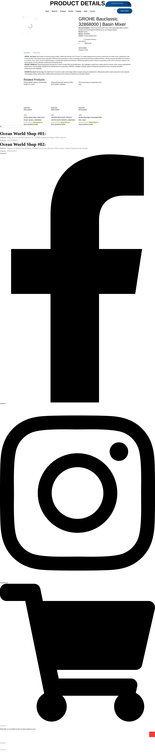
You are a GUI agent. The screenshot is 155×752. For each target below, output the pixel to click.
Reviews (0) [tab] (36, 52)
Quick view (27, 107)
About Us (55, 11)
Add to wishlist (83, 48)
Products (63, 11)
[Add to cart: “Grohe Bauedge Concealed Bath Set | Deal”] (79, 111)
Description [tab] (27, 52)
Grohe (86, 50)
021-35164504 (119, 3)
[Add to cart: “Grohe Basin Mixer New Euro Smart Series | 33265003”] (24, 111)
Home (47, 11)
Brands (71, 11)
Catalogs (78, 11)
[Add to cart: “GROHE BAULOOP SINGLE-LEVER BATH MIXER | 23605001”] (52, 111)
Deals (85, 11)
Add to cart (88, 43)
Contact (92, 11)
